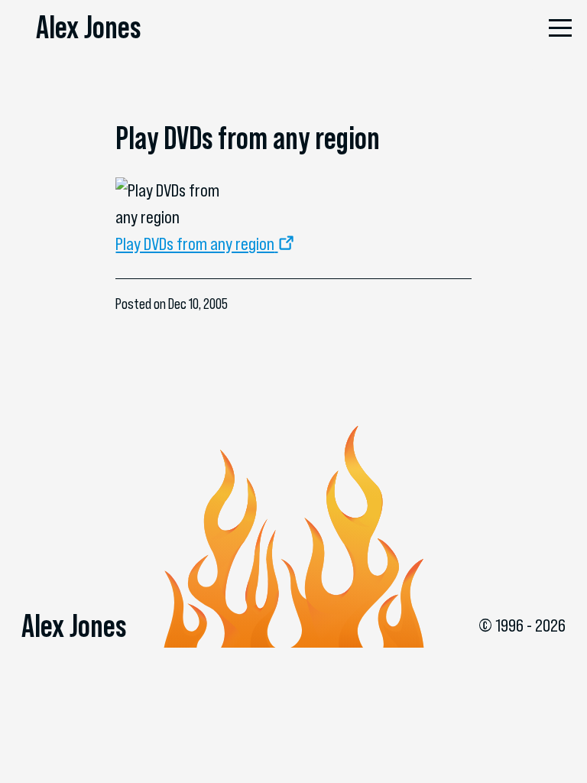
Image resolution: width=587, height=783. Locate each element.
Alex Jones (88, 26)
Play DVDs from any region (194, 244)
